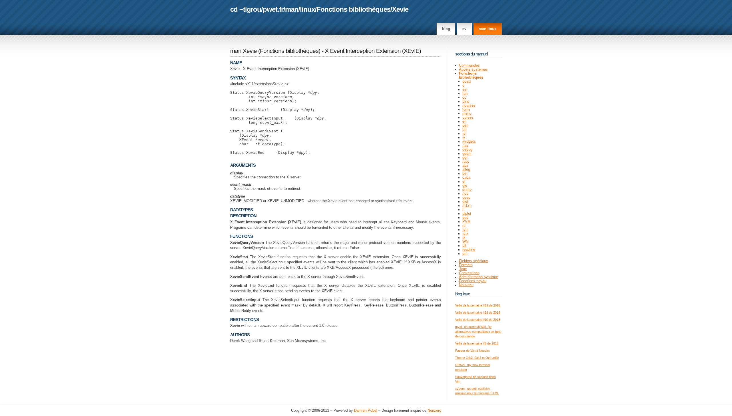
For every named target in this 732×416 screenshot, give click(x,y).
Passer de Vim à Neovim (472, 350)
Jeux (463, 269)
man (291, 9)
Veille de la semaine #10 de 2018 (477, 319)
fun (465, 93)
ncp (465, 194)
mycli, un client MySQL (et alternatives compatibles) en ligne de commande (478, 331)
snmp (467, 190)
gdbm (467, 154)
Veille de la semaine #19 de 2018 (477, 305)
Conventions (469, 273)
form (466, 110)
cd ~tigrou (245, 9)
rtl (464, 226)
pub (465, 218)
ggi (464, 158)
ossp (466, 198)
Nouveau (466, 285)
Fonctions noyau (472, 281)
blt (464, 246)
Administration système (478, 277)
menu (467, 114)
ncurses (469, 105)
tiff (464, 130)
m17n (467, 206)
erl (464, 122)
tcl (464, 134)
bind (465, 101)
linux (307, 9)
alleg (466, 170)
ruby (466, 162)
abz (465, 166)
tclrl (465, 230)
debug (467, 150)
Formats (466, 265)
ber (465, 174)
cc (464, 97)
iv (463, 138)
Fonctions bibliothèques (353, 9)
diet (465, 202)
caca (466, 178)
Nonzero (434, 411)
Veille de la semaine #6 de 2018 (476, 343)
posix (466, 81)
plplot (466, 214)
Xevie (400, 9)
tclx (465, 234)
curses (468, 118)
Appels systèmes (473, 69)
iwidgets (469, 142)
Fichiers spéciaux (473, 261)
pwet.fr (273, 9)
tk (464, 238)
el (463, 182)
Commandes (469, 65)
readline (468, 250)
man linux (487, 29)
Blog (446, 29)
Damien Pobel (365, 411)
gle (464, 186)
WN (465, 242)
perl (465, 126)
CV (464, 29)
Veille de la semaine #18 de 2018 (477, 312)
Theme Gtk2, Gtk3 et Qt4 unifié (477, 357)
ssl (464, 89)
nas (465, 146)
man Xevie (243, 50)
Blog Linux (462, 293)
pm (465, 254)
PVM (466, 222)
